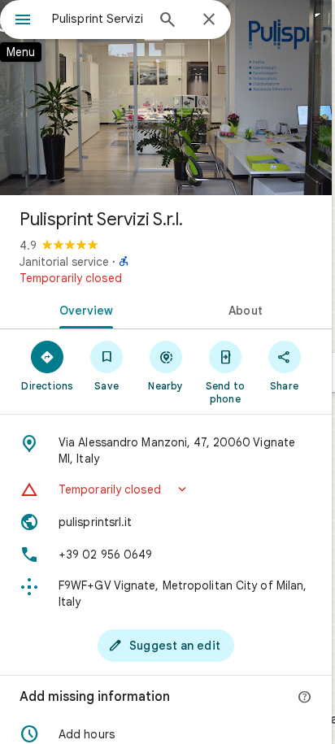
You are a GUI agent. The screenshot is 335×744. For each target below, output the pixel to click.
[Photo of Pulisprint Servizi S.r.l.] (166, 97)
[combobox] (98, 18)
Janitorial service (64, 262)
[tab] (83, 308)
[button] (166, 489)
